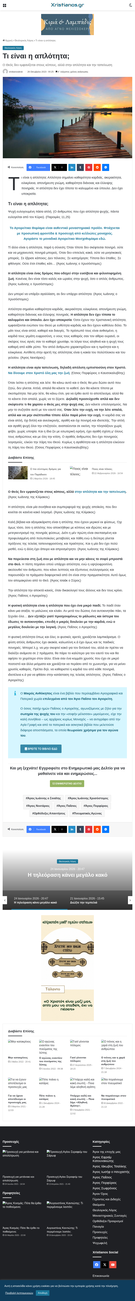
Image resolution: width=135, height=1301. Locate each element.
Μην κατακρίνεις (18, 1057)
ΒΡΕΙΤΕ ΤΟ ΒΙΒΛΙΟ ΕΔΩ (42, 748)
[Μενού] (4, 7)
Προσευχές (100, 1232)
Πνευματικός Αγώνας (88, 813)
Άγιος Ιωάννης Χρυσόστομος (88, 798)
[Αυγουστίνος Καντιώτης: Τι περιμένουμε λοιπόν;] (67, 1212)
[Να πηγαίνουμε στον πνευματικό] (114, 1085)
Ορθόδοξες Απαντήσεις (49, 813)
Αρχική (8, 40)
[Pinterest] (88, 167)
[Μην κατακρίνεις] (21, 1047)
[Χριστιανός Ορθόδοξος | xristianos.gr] (67, 5)
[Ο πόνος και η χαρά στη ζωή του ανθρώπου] (114, 1047)
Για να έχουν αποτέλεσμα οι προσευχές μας (17, 1099)
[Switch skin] (130, 7)
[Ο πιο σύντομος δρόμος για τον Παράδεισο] (18, 472)
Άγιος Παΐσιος (67, 805)
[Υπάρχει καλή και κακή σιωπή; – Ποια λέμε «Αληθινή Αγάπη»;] (83, 1085)
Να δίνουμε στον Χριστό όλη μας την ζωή (39, 373)
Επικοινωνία (101, 1276)
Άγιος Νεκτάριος (39, 805)
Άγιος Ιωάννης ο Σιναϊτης (44, 798)
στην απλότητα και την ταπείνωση (100, 491)
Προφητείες (100, 1237)
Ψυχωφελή (100, 1243)
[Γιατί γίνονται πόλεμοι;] (83, 1047)
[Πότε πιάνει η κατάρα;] (52, 1085)
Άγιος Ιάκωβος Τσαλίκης (109, 1166)
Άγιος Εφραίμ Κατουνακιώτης (103, 1159)
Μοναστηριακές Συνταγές (110, 1215)
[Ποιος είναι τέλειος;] (79, 472)
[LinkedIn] (71, 167)
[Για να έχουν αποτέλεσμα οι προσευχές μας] (21, 1085)
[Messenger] (105, 167)
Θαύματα (99, 1204)
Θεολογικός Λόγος (24, 40)
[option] (67, 874)
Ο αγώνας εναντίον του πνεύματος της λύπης (50, 1061)
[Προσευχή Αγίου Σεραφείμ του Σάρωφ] (67, 1161)
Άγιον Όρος (100, 1193)
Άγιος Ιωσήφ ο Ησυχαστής (111, 1172)
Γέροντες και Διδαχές (107, 1199)
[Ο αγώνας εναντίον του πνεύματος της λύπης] (52, 1047)
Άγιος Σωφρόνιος (105, 1188)
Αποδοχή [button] (42, 1293)
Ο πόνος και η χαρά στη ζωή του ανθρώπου (113, 1061)
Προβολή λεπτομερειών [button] (19, 1293)
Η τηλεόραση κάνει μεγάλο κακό (67, 875)
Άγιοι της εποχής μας (107, 1152)
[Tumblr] (80, 167)
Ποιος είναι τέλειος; (102, 469)
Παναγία (98, 1226)
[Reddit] (97, 167)
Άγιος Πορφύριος (96, 805)
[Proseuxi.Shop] (67, 24)
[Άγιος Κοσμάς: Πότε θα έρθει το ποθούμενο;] (23, 1212)
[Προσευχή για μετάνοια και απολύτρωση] (23, 1161)
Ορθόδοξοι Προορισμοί (108, 1221)
